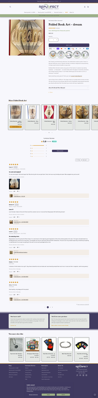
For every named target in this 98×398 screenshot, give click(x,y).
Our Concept (60, 368)
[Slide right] (52, 132)
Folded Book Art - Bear (33, 121)
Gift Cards (11, 377)
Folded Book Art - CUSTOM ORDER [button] (21, 222)
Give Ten (60, 377)
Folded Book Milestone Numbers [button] (20, 252)
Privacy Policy (30, 391)
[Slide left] (45, 132)
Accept (48, 394)
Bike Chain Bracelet (66, 353)
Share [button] (51, 92)
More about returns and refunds (60, 325)
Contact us (13, 325)
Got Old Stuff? (44, 374)
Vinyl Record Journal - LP (82, 354)
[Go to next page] (53, 307)
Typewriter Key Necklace (16, 353)
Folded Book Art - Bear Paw (49, 122)
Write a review (60, 151)
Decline (63, 394)
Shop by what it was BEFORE (15, 370)
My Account (44, 368)
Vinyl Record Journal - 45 (49, 353)
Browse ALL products (13, 374)
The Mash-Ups (61, 374)
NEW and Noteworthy (13, 372)
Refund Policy (28, 377)
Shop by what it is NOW (13, 368)
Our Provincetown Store (63, 370)
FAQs (26, 379)
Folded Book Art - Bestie (66, 121)
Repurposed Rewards (46, 372)
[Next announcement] (89, 1)
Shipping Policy (28, 374)
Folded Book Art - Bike (83, 121)
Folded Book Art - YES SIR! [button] (19, 196)
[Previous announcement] (9, 1)
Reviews (60, 372)
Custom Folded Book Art (76, 76)
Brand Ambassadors (46, 379)
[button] (10, 6)
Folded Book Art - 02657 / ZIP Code (16, 122)
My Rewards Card (45, 370)
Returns (26, 368)
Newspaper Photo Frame (33, 353)
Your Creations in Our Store (47, 377)
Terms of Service (28, 370)
